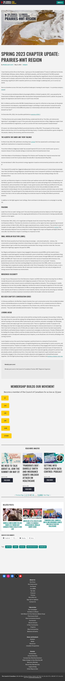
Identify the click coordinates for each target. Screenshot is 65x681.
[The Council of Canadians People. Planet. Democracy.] (9, 2)
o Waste (36, 612)
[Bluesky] (4, 576)
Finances (32, 593)
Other (6, 436)
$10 (5, 405)
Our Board (33, 586)
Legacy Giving (32, 667)
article (33, 142)
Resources (32, 643)
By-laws (33, 591)
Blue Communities (33, 629)
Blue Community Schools (33, 618)
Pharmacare (43, 546)
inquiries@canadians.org (35, 677)
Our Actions (32, 620)
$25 (5, 413)
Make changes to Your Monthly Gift (32, 660)
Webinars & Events (32, 631)
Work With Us (32, 597)
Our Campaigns (32, 609)
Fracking (22, 546)
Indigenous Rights (32, 546)
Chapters (8, 546)
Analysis (25, 64)
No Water (30, 612)
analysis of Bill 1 (35, 114)
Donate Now (32, 653)
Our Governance (32, 584)
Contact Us (32, 602)
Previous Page (19, 495)
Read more (5, 480)
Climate (15, 546)
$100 (5, 428)
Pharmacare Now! (33, 616)
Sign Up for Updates (32, 599)
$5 (5, 398)
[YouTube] (20, 576)
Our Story (32, 582)
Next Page (47, 495)
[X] (16, 576)
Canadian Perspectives (32, 646)
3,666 (40, 495)
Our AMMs (33, 588)
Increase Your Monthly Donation (32, 658)
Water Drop (41, 614)
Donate (32, 651)
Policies (33, 595)
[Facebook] (12, 576)
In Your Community (32, 625)
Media (32, 641)
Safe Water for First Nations (29, 614)
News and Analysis (32, 637)
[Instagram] (8, 576)
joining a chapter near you (55, 356)
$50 (5, 420)
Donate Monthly (32, 656)
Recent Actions (33, 622)
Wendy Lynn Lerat (8, 64)
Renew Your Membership (32, 664)
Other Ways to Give (32, 669)
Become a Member (32, 662)
